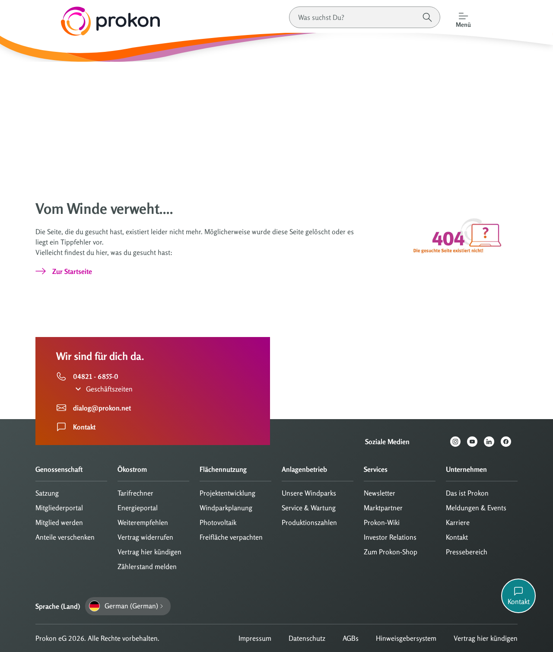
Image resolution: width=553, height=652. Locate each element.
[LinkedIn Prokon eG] (492, 441)
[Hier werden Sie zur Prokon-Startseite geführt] (80, 21)
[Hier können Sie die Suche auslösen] (427, 17)
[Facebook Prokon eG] (509, 441)
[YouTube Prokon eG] (475, 441)
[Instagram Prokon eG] (458, 441)
